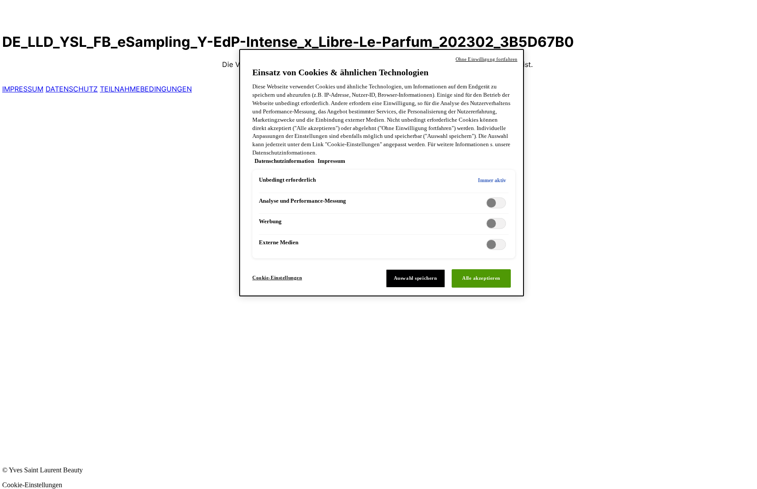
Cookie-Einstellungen (277, 277)
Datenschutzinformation (285, 161)
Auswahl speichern (415, 278)
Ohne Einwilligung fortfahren (486, 59)
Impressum (331, 161)
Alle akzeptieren (481, 278)
